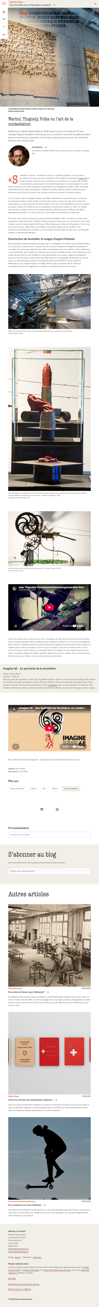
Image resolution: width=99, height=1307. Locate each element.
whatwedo (37, 1257)
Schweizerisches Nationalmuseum (21, 1201)
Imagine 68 (82, 178)
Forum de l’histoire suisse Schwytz (57, 1270)
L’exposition (52, 685)
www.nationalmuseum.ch (18, 1252)
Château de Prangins (31, 1270)
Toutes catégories (71, 789)
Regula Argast (13, 1096)
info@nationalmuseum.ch (18, 1249)
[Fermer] (95, 3)
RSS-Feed (12, 1279)
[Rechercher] (4, 4)
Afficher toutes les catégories (19, 1289)
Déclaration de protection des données (23, 1284)
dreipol (17, 1257)
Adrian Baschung (15, 988)
